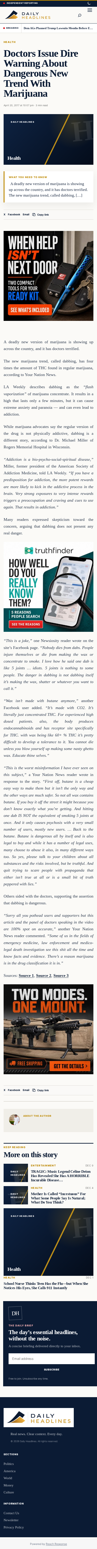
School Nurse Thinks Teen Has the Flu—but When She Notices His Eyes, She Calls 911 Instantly (46, 1285)
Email (26, 214)
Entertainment (43, 1165)
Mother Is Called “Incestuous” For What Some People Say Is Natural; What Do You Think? (58, 1198)
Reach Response (56, 1544)
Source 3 (61, 975)
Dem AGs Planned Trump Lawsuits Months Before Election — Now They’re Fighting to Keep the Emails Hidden (59, 28)
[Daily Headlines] (27, 15)
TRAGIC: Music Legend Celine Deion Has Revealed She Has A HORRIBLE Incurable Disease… (60, 1176)
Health (10, 42)
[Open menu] (90, 15)
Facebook (14, 214)
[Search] (79, 15)
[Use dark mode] (89, 3)
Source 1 (26, 975)
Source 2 (43, 975)
